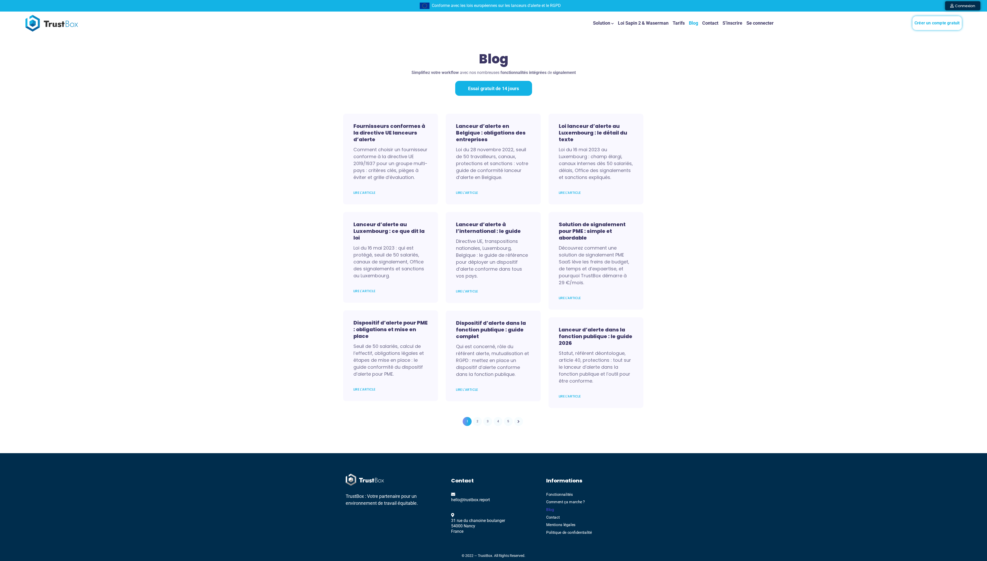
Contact (710, 23)
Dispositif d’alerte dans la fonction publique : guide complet (491, 329)
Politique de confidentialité (569, 532)
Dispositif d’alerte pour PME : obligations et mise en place (390, 329)
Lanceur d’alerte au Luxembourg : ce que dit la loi (389, 231)
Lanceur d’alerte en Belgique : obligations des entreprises (491, 132)
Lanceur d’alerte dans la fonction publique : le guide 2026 (595, 336)
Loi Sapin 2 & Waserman (643, 23)
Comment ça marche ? (565, 502)
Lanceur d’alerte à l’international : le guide (488, 228)
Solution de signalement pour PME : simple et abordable (592, 231)
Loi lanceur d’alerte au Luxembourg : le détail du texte (593, 132)
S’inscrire (732, 23)
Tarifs (679, 23)
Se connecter (760, 23)
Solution (601, 23)
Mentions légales (560, 524)
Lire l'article (364, 193)
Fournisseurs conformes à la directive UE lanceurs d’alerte (389, 132)
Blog (693, 23)
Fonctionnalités (559, 494)
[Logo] (51, 23)
